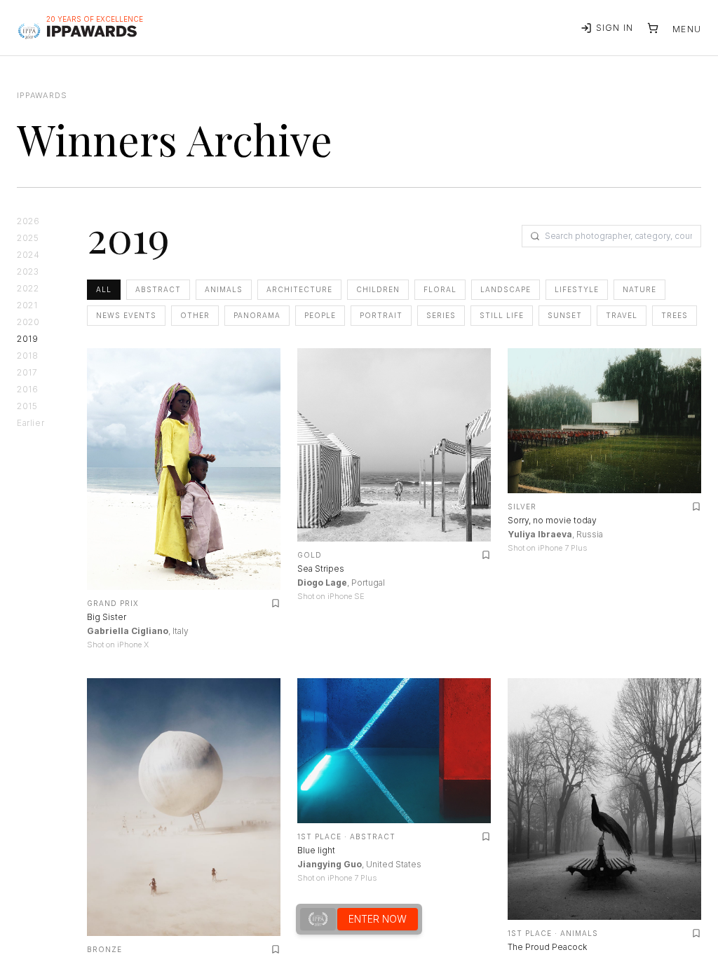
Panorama (256, 315)
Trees (674, 315)
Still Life (502, 315)
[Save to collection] (275, 603)
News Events (126, 315)
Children (378, 289)
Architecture (299, 289)
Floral (440, 289)
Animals (224, 289)
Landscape (505, 289)
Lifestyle (577, 289)
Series (441, 315)
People (320, 315)
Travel (621, 315)
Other (195, 315)
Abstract (158, 289)
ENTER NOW (377, 919)
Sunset (565, 315)
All (103, 289)
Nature (639, 289)
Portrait (381, 315)
